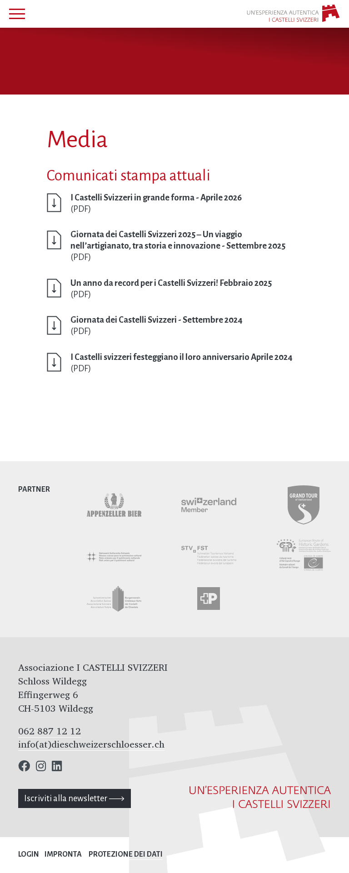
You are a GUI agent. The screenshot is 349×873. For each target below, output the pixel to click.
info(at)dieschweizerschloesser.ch (91, 744)
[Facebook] (24, 767)
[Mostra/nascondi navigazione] (17, 14)
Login (28, 854)
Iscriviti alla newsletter (66, 798)
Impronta (63, 854)
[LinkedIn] (57, 767)
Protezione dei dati (126, 854)
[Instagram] (41, 767)
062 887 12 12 (49, 730)
